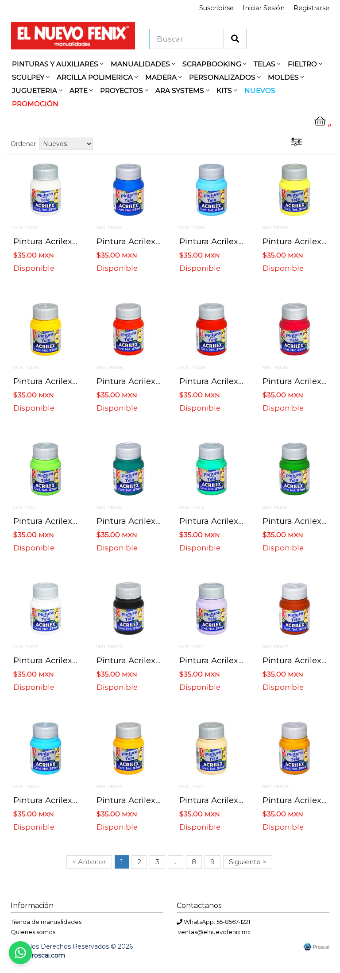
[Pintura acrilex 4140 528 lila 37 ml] (211, 608)
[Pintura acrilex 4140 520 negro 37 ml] (129, 608)
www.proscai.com (38, 955)
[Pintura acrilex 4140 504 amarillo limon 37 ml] (295, 189)
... (176, 862)
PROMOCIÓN (35, 104)
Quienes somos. (34, 931)
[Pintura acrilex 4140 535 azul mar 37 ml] (45, 748)
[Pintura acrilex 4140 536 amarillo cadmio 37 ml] (129, 748)
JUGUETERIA (35, 90)
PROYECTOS (122, 90)
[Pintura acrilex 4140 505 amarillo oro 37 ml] (45, 329)
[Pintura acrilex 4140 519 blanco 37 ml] (45, 608)
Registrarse (311, 8)
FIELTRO (303, 64)
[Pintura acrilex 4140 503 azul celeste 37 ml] (211, 189)
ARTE (79, 90)
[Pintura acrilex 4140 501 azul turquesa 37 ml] (129, 189)
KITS (225, 90)
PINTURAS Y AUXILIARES (56, 64)
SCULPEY (29, 77)
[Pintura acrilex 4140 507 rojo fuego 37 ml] (129, 329)
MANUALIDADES (141, 64)
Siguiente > (248, 862)
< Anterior (89, 862)
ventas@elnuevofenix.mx (214, 931)
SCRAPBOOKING (212, 64)
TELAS (265, 64)
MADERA (161, 77)
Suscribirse (216, 8)
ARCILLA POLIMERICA (96, 77)
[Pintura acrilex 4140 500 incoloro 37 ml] (45, 189)
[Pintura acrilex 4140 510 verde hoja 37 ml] (45, 468)
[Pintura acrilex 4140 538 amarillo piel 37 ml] (211, 748)
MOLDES (284, 77)
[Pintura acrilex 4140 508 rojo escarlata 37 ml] (211, 329)
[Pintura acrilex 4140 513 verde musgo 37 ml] (295, 468)
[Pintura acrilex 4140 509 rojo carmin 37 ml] (295, 329)
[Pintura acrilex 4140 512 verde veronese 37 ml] (211, 468)
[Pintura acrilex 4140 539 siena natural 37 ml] (295, 748)
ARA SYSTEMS (180, 90)
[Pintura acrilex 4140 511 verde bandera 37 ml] (129, 468)
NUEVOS (259, 90)
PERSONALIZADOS (223, 77)
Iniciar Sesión (264, 8)
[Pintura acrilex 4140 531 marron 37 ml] (295, 608)
